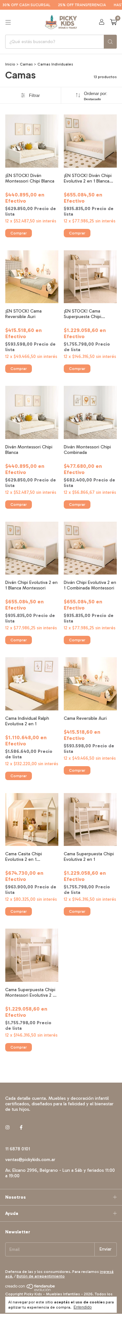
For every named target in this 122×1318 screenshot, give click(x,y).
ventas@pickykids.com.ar (30, 1159)
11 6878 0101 (17, 1149)
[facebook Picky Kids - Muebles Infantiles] (21, 1128)
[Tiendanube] (30, 1290)
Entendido (83, 1307)
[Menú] (8, 22)
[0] (113, 22)
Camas (26, 64)
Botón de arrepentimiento (41, 1276)
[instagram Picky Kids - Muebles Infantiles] (7, 1128)
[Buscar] (110, 42)
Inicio (10, 64)
